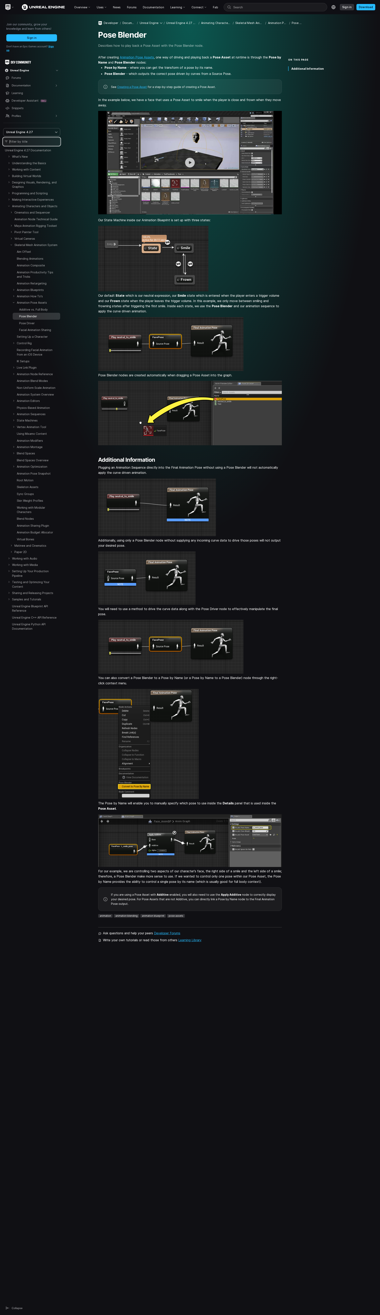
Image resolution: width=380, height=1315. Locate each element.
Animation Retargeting (32, 283)
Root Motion (25, 480)
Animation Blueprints (30, 290)
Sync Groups (25, 494)
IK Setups (23, 361)
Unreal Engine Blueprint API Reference (30, 608)
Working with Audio (24, 558)
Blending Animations (30, 258)
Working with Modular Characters (31, 510)
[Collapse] (8, 206)
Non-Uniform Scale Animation (36, 387)
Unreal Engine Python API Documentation (29, 626)
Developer (111, 23)
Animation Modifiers (30, 440)
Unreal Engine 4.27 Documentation (28, 150)
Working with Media (25, 564)
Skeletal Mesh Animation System (35, 245)
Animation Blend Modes (32, 380)
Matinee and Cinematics (30, 545)
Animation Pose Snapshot (34, 473)
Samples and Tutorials (26, 599)
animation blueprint (153, 915)
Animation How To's (30, 296)
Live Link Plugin (27, 367)
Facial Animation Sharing (35, 330)
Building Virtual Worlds (26, 176)
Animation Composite (31, 265)
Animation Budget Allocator (35, 532)
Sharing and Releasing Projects (32, 593)
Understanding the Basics (29, 163)
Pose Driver (27, 323)
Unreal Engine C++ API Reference (34, 617)
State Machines (27, 420)
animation (105, 915)
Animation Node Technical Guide (36, 219)
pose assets (176, 915)
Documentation (129, 23)
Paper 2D (20, 552)
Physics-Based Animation (33, 407)
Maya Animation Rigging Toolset (35, 225)
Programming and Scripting (30, 193)
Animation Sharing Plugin (33, 525)
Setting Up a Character (32, 336)
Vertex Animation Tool (31, 427)
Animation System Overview (35, 394)
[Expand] (8, 156)
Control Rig (24, 343)
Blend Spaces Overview (32, 460)
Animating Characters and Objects (34, 206)
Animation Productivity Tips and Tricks (35, 274)
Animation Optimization (32, 466)
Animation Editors (28, 400)
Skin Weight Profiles (30, 500)
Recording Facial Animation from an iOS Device (34, 352)
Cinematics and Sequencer (32, 212)
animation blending (126, 915)
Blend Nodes (25, 518)
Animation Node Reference (35, 374)
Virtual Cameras (24, 238)
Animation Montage (30, 447)
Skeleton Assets (27, 487)
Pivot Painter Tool (26, 232)
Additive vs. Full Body (33, 309)
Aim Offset (24, 251)
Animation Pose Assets (32, 302)
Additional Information (307, 68)
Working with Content (26, 169)
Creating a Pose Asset (132, 87)
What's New (20, 156)
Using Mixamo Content (32, 433)
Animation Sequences (31, 414)
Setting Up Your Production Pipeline (30, 573)
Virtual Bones (25, 539)
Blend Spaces (26, 453)
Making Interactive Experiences (33, 199)
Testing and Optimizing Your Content (30, 584)
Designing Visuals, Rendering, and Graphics (34, 184)
